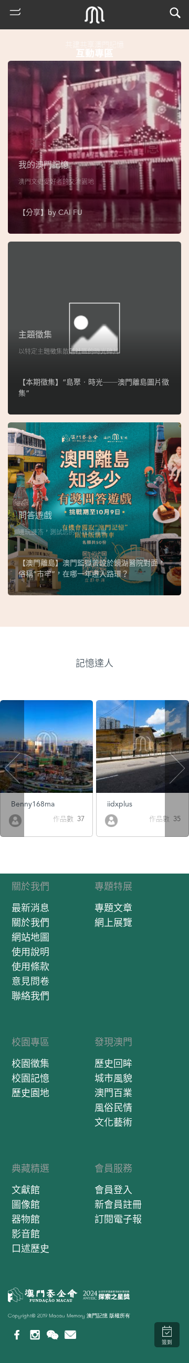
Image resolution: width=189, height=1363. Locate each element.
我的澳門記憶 (43, 165)
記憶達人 (94, 663)
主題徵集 (35, 335)
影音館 (26, 1233)
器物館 (26, 1219)
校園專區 (30, 1042)
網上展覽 (113, 922)
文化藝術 (113, 1122)
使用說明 (30, 951)
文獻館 (26, 1189)
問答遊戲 (35, 515)
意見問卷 (30, 981)
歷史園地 (30, 1092)
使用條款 (30, 966)
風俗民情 (113, 1107)
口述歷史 (30, 1248)
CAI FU (70, 212)
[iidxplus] (111, 820)
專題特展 (113, 886)
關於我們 (30, 886)
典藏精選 (30, 1168)
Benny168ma (33, 804)
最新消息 (30, 907)
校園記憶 (30, 1078)
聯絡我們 (30, 995)
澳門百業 (113, 1092)
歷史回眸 (113, 1063)
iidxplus (119, 804)
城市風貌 (113, 1078)
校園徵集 (30, 1063)
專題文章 (113, 907)
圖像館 (26, 1204)
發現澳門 (113, 1042)
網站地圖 (30, 937)
